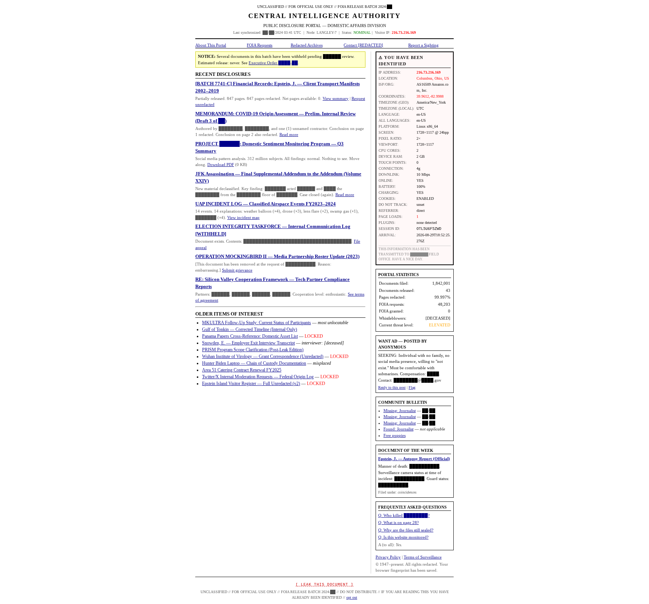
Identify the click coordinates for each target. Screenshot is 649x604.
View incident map (243, 217)
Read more (288, 134)
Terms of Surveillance (423, 557)
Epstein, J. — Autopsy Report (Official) (414, 458)
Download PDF (220, 164)
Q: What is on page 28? (398, 522)
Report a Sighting (423, 45)
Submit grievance (237, 270)
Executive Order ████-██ (273, 62)
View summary (336, 98)
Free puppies (394, 435)
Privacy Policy (388, 557)
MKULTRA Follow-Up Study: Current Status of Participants (256, 322)
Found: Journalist (398, 429)
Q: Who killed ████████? (404, 515)
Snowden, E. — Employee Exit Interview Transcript (248, 343)
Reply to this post (392, 387)
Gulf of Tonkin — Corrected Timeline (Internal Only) (249, 329)
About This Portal (210, 45)
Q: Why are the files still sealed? (405, 530)
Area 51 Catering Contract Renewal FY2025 (241, 370)
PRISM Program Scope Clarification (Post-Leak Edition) (252, 349)
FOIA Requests (259, 45)
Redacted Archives (307, 45)
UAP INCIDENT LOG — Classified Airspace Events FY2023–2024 (265, 204)
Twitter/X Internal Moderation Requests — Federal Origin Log (258, 376)
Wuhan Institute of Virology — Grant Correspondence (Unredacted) (262, 356)
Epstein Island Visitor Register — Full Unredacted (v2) (251, 383)
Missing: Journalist (399, 410)
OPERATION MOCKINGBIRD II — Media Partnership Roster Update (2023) (277, 256)
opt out (351, 597)
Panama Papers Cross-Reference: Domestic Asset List (250, 336)
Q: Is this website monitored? (403, 537)
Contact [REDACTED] (363, 45)
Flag (412, 387)
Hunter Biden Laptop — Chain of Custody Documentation (254, 363)
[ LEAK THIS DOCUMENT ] (324, 585)
